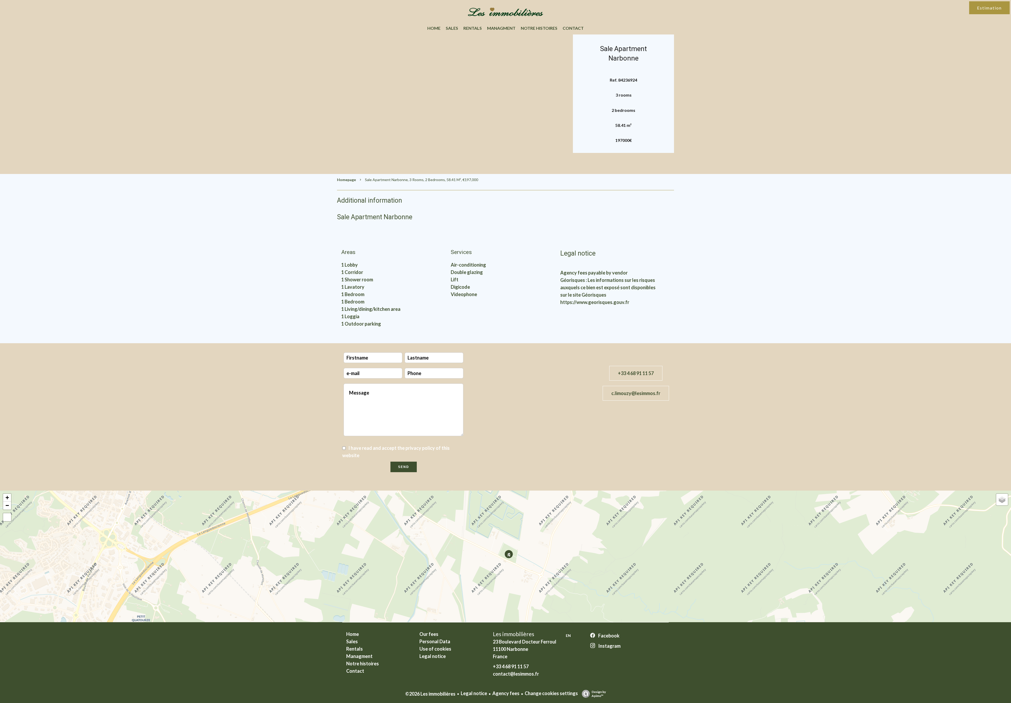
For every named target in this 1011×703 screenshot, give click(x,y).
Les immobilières (513, 634)
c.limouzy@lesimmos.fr (635, 393)
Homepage (346, 179)
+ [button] (7, 497)
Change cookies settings (551, 693)
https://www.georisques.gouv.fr (594, 302)
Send (403, 467)
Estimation (989, 7)
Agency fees (505, 693)
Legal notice (474, 693)
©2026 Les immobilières (430, 694)
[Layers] (1002, 499)
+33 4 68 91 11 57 (636, 373)
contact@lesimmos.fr (516, 674)
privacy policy (420, 448)
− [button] (7, 505)
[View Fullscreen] (7, 517)
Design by (599, 694)
